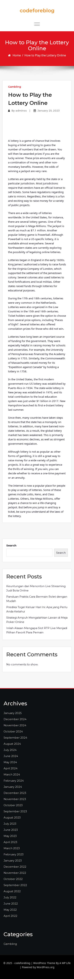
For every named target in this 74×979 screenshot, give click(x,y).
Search (11, 545)
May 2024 (10, 762)
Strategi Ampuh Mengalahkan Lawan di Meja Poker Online (37, 620)
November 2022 (15, 873)
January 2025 (13, 713)
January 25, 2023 (49, 110)
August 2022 (12, 891)
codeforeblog (37, 10)
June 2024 (11, 756)
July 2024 (10, 750)
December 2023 (15, 793)
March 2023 (12, 848)
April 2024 (10, 768)
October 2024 (13, 731)
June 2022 (11, 903)
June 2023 (11, 829)
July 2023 (10, 823)
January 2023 (13, 860)
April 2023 (10, 842)
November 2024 (15, 725)
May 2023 (10, 836)
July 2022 (10, 897)
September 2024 (15, 737)
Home (17, 55)
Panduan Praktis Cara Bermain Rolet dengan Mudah (36, 599)
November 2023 (15, 799)
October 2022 (13, 879)
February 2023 (14, 854)
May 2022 (10, 909)
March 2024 (12, 774)
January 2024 (13, 786)
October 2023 (13, 805)
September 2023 (15, 811)
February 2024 (14, 780)
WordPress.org (45, 967)
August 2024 (12, 743)
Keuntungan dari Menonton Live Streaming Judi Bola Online (36, 588)
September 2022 (15, 885)
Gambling (14, 86)
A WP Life (65, 963)
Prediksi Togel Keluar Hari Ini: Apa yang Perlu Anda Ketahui (36, 609)
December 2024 (15, 719)
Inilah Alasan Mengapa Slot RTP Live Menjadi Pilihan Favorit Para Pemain (36, 630)
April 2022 (10, 916)
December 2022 (15, 866)
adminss (21, 110)
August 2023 (12, 817)
